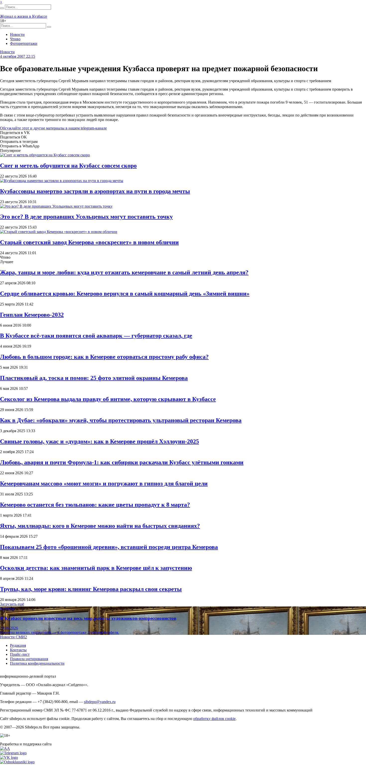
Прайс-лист (20, 654)
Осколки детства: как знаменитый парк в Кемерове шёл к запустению (96, 568)
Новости (17, 34)
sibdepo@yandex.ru (100, 702)
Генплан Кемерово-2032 (32, 314)
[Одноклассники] (17, 762)
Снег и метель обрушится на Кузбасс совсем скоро (68, 165)
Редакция (18, 645)
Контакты (18, 650)
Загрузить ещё (12, 604)
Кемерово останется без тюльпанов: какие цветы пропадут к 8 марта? (95, 504)
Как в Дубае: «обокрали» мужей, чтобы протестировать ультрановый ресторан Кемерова (121, 420)
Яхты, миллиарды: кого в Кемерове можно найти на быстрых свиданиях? (100, 526)
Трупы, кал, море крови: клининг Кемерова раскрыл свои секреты (91, 589)
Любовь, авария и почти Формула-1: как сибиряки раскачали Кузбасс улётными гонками (122, 462)
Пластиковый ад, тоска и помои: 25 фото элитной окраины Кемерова (94, 378)
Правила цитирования (29, 659)
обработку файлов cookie (214, 718)
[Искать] (2, 8)
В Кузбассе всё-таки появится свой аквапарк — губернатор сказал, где (96, 335)
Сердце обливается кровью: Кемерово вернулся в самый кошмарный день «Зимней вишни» (124, 293)
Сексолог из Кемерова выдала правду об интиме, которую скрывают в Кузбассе (108, 399)
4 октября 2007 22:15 (17, 56)
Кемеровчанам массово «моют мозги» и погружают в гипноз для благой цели (104, 483)
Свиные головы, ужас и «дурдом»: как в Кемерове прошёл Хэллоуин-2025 (99, 441)
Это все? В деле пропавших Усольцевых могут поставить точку (86, 216)
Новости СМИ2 (13, 637)
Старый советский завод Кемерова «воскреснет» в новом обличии (89, 242)
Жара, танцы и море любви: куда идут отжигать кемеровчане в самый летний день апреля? (124, 272)
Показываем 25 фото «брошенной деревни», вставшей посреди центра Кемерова (109, 547)
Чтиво (15, 39)
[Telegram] (13, 753)
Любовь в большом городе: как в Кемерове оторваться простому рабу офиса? (104, 357)
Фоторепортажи (23, 43)
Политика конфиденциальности (37, 663)
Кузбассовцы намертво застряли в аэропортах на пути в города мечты (95, 191)
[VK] (9, 757)
